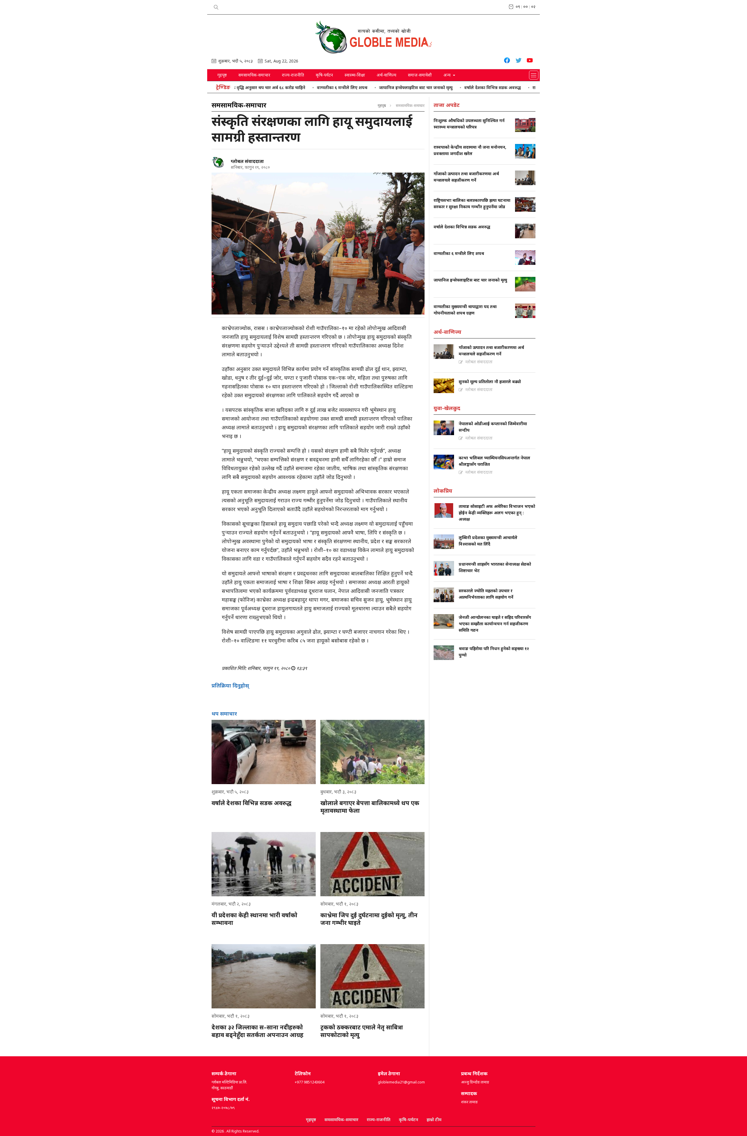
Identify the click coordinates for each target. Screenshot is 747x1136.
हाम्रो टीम (434, 1119)
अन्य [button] (448, 75)
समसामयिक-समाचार (254, 75)
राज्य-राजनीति (293, 75)
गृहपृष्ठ (222, 75)
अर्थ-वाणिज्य (386, 75)
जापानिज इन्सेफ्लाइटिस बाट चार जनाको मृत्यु (374, 87)
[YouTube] (530, 61)
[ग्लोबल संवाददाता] (219, 162)
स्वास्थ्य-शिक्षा (355, 75)
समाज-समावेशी (420, 75)
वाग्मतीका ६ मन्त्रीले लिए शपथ (301, 87)
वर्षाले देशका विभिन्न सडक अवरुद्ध (451, 87)
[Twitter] (518, 61)
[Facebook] (507, 61)
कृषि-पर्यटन (324, 75)
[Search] (216, 6)
